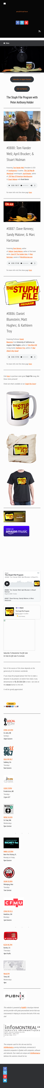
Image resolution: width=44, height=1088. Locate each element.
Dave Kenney (17, 248)
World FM (7, 973)
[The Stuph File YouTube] (26, 23)
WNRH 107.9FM (8, 851)
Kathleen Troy (20, 348)
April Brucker (27, 173)
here (30, 192)
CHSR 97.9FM (8, 788)
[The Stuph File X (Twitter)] (22, 23)
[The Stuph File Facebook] (18, 23)
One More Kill (32, 345)
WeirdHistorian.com (26, 257)
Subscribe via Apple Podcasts (22, 79)
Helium (10, 251)
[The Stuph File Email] (5, 1080)
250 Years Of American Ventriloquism (20, 176)
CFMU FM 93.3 (8, 911)
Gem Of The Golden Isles (19, 254)
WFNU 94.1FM (8, 817)
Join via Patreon (22, 89)
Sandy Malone (18, 251)
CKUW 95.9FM (8, 881)
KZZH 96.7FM (8, 945)
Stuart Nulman (12, 179)
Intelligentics (12, 170)
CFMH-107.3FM (8, 730)
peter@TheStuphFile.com (22, 11)
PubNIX (23, 1007)
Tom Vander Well (18, 167)
